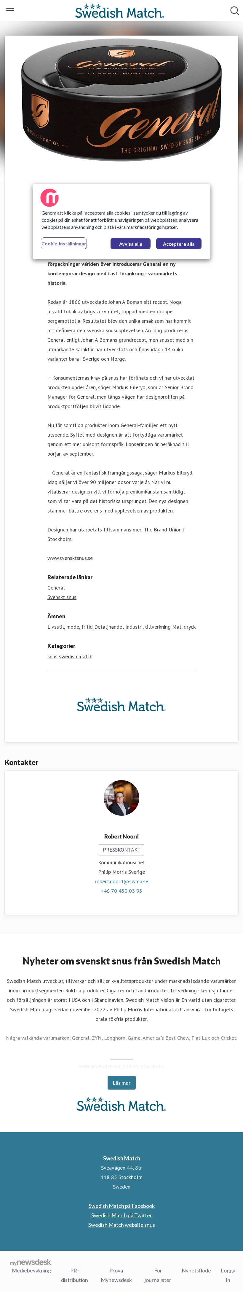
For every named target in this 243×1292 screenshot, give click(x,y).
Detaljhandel (109, 626)
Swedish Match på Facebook (122, 1205)
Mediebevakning (31, 1270)
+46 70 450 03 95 (121, 890)
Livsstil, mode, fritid (70, 626)
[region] (121, 221)
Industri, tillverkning (148, 626)
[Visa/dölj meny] (10, 11)
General (56, 587)
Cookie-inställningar (63, 243)
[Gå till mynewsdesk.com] (30, 1262)
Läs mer (122, 1082)
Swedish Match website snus (121, 1224)
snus (52, 656)
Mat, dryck (184, 626)
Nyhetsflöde (196, 1270)
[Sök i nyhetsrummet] (234, 10)
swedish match (75, 656)
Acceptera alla (179, 244)
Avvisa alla (130, 244)
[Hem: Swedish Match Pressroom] (119, 11)
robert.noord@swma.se (121, 881)
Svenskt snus (61, 597)
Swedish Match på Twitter (121, 1215)
